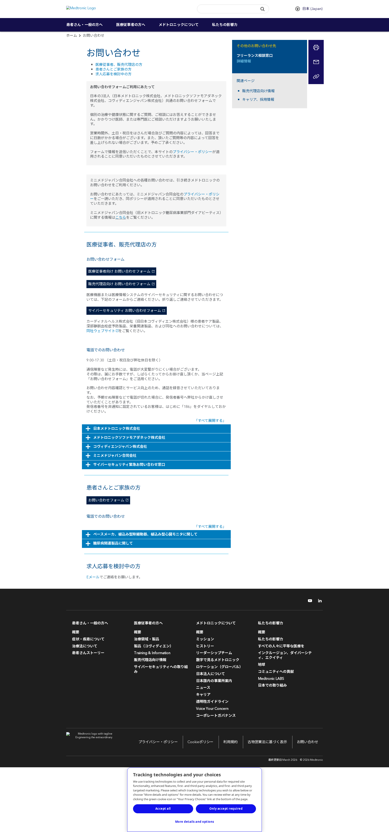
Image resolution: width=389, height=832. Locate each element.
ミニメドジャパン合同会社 (114, 456)
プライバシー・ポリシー (192, 152)
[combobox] (226, 9)
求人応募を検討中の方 (113, 74)
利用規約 (230, 742)
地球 (261, 665)
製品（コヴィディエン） (153, 646)
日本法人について (210, 674)
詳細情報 (244, 61)
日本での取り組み (272, 685)
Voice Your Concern (212, 709)
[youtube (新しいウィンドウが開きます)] (308, 600)
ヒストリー (205, 646)
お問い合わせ (307, 742)
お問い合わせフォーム (105, 500)
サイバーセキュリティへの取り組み (161, 669)
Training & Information (152, 653)
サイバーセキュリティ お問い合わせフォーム (124, 311)
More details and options (194, 822)
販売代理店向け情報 (258, 91)
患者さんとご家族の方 (113, 69)
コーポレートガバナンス (216, 715)
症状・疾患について (88, 639)
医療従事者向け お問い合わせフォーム (118, 271)
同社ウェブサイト (100, 331)
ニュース (203, 688)
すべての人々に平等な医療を (281, 646)
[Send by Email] (316, 62)
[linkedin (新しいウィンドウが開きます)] (318, 600)
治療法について (84, 646)
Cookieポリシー (200, 742)
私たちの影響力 (224, 25)
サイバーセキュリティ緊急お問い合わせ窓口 (129, 465)
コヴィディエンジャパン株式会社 (120, 447)
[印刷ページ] (316, 47)
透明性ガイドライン (212, 702)
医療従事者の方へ (130, 25)
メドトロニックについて (179, 25)
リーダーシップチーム (214, 653)
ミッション (205, 639)
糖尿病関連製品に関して (113, 543)
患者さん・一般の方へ (84, 25)
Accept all (163, 809)
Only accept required (225, 809)
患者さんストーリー (88, 653)
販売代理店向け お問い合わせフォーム (118, 284)
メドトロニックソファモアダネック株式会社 (129, 437)
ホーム (71, 35)
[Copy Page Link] (316, 76)
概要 (75, 632)
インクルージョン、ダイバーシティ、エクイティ (285, 655)
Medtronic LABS (271, 679)
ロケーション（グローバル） (219, 667)
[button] (262, 9)
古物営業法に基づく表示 (267, 742)
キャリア (203, 695)
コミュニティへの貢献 (276, 672)
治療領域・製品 (146, 639)
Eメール (93, 577)
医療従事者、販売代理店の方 (118, 65)
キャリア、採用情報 (258, 99)
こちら (120, 217)
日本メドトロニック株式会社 (116, 428)
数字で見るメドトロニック (217, 660)
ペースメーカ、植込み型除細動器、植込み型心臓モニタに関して (145, 534)
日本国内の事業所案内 (214, 681)
